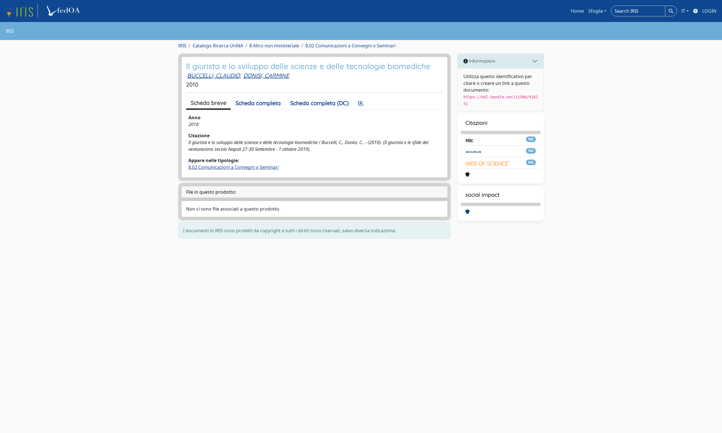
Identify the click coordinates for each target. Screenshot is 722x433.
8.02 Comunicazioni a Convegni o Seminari (350, 46)
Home (577, 11)
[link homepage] (20, 11)
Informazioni (481, 61)
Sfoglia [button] (595, 11)
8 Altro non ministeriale (274, 46)
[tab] (361, 103)
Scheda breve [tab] (208, 102)
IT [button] (683, 11)
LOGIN (709, 11)
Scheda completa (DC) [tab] (319, 103)
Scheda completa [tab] (258, 103)
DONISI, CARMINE (266, 75)
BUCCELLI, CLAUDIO (213, 75)
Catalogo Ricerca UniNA (218, 46)
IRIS (182, 46)
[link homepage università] (64, 11)
